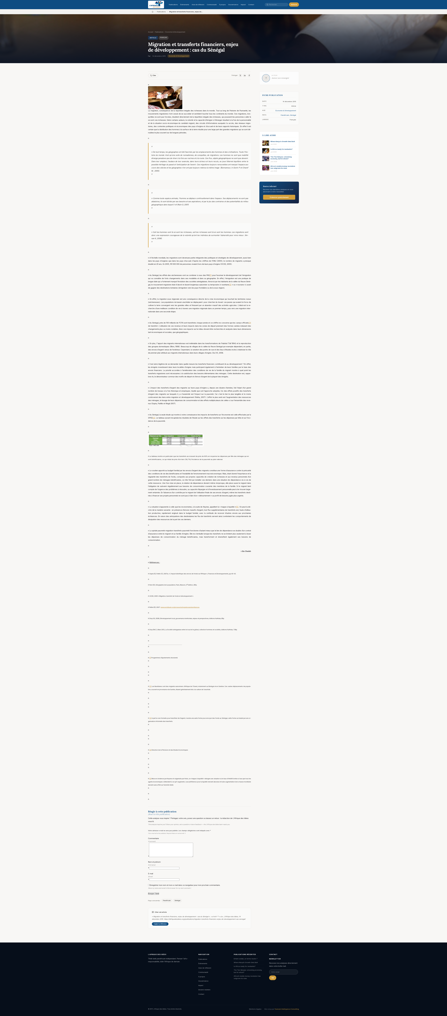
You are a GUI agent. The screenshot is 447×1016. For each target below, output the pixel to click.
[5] (237, 507)
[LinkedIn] (245, 75)
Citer (154, 75)
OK (272, 978)
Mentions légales (255, 1009)
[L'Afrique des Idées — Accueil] (156, 4)
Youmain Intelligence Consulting (286, 1009)
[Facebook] (249, 75)
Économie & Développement (179, 56)
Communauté (212, 4)
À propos (222, 4)
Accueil (150, 32)
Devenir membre (204, 990)
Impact (243, 4)
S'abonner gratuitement (279, 197)
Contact (251, 4)
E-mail (150, 876)
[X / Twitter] (240, 75)
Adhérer (294, 4)
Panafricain (167, 900)
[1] (211, 275)
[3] (250, 323)
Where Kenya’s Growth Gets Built (246, 962)
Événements (184, 4)
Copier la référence (160, 924)
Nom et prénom (154, 865)
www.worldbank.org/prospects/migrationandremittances (180, 607)
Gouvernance (233, 4)
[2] (230, 285)
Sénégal (177, 900)
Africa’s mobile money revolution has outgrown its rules (247, 977)
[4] (154, 418)
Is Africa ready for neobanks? (245, 966)
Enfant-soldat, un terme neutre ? (245, 959)
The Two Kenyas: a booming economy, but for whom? (248, 971)
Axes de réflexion (198, 4)
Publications (173, 4)
